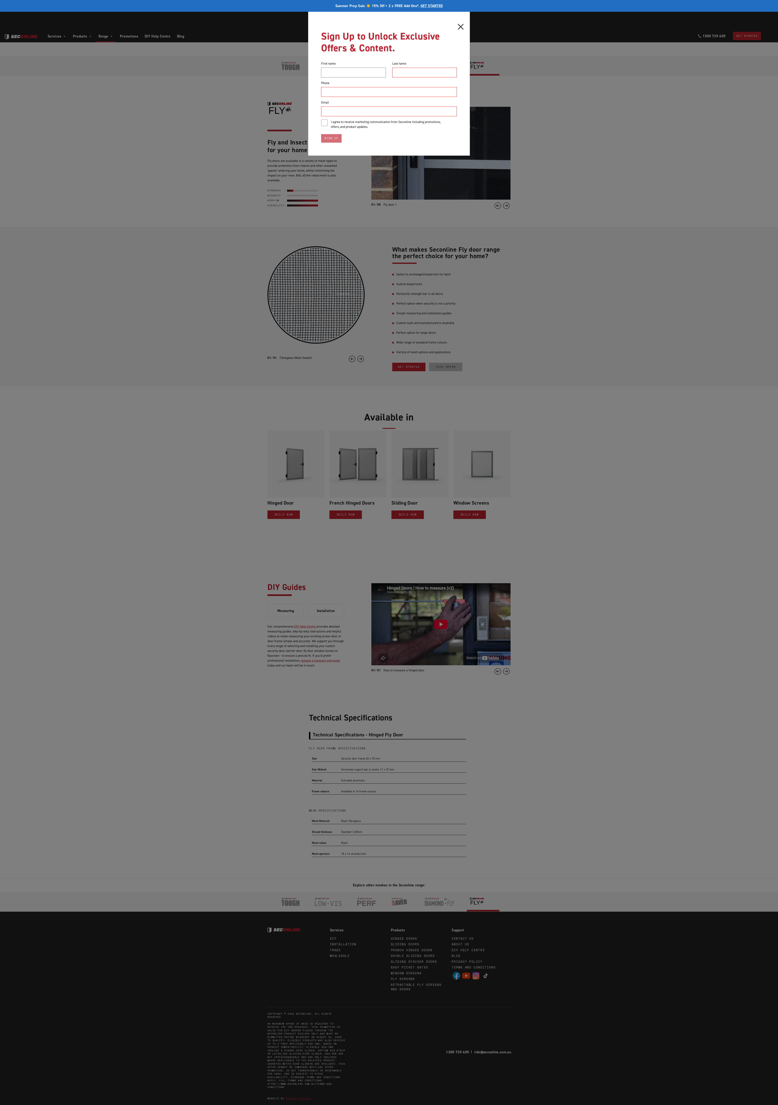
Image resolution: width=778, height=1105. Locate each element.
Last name (399, 63)
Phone (325, 83)
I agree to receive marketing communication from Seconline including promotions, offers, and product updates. (386, 124)
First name (328, 63)
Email (325, 102)
